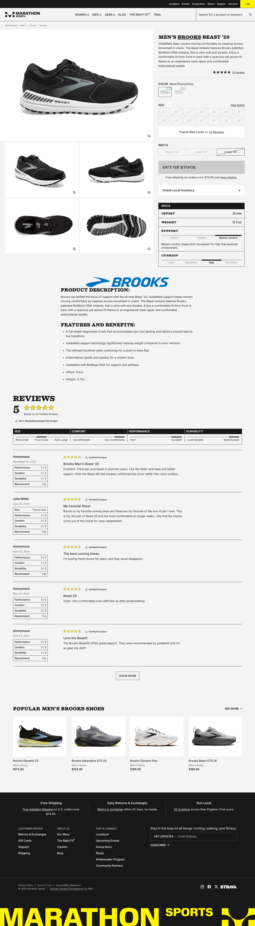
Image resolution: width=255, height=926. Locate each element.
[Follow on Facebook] (209, 887)
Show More (127, 676)
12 (176, 120)
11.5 (164, 120)
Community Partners (109, 865)
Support (221, 3)
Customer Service (30, 828)
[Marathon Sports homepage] (22, 14)
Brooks (43, 25)
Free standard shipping (38, 809)
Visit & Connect (106, 828)
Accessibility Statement (68, 885)
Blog (60, 853)
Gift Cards (25, 840)
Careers (62, 847)
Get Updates (163, 836)
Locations (174, 3)
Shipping (24, 853)
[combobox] (225, 14)
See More (232, 708)
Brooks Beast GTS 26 (203, 760)
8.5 (176, 111)
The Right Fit (66, 840)
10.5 (226, 111)
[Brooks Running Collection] (127, 282)
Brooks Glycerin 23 (25, 760)
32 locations (182, 809)
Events (185, 3)
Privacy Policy (25, 885)
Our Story (63, 834)
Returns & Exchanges (32, 834)
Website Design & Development (67, 888)
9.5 (201, 111)
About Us (63, 828)
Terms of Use (44, 885)
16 (239, 120)
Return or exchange (110, 809)
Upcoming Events (107, 840)
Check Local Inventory (178, 190)
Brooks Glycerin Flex (143, 760)
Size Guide (238, 105)
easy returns (228, 177)
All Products (11, 25)
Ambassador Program (110, 859)
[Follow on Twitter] (216, 887)
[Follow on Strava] (228, 887)
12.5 (189, 120)
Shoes (33, 25)
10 (214, 111)
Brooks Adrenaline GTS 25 (89, 760)
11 (239, 111)
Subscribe (158, 845)
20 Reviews (216, 132)
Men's (23, 25)
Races (211, 3)
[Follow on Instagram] (202, 887)
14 (214, 120)
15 (226, 120)
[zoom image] (149, 136)
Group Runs (198, 3)
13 (201, 120)
